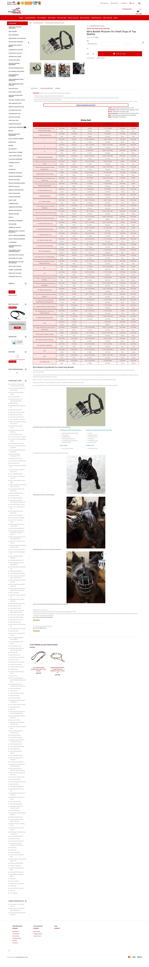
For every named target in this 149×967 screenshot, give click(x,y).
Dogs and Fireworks (14, 695)
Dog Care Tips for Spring (15, 664)
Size (88, 40)
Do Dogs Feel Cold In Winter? (17, 662)
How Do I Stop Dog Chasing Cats (17, 781)
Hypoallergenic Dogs (15, 707)
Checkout (124, 3)
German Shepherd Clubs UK (16, 836)
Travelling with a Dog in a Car (17, 693)
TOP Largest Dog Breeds (16, 804)
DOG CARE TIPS (13, 652)
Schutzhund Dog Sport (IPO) (16, 863)
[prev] (28, 42)
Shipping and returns (47, 88)
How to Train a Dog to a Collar (17, 615)
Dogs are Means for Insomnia (17, 888)
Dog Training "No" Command (17, 417)
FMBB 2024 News (14, 403)
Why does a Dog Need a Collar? (17, 603)
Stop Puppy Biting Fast (15, 779)
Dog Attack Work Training (16, 458)
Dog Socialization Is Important (17, 443)
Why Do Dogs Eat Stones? (16, 744)
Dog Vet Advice (13, 690)
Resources (12, 890)
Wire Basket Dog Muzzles (38, 22)
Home (31, 23)
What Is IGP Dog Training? (16, 410)
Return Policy (15, 936)
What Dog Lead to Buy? (15, 622)
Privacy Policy (15, 933)
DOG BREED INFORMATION (16, 786)
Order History (36, 931)
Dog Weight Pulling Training (16, 872)
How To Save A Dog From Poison (17, 704)
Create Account (37, 936)
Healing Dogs (13, 886)
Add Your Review (101, 58)
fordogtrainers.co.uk (22, 957)
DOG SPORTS (13, 847)
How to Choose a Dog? (15, 801)
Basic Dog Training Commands (17, 412)
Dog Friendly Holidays (15, 698)
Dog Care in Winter (14, 659)
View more (12, 361)
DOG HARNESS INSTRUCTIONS (17, 573)
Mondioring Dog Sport (15, 852)
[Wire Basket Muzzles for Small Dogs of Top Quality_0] (36, 68)
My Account (115, 3)
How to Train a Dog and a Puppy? (18, 436)
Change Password (37, 933)
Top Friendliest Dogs (15, 810)
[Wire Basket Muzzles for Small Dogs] (86, 577)
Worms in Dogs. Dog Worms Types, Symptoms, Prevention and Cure (18, 679)
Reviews (57, 88)
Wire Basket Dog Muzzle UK (16, 560)
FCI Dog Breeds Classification (17, 841)
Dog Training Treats (14, 463)
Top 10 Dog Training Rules (16, 498)
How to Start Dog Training (16, 434)
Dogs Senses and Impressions (17, 883)
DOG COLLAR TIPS (14, 592)
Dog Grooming (13, 675)
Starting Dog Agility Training (16, 493)
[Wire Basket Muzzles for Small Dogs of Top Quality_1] (50, 70)
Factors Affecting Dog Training (17, 504)
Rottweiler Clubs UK (15, 838)
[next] (143, 42)
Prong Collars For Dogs (15, 608)
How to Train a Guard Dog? (16, 515)
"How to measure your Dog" (86, 105)
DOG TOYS (12, 709)
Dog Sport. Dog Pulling (15, 865)
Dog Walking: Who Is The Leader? (18, 628)
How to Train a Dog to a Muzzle (17, 549)
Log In (132, 3)
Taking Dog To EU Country (16, 619)
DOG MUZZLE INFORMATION (17, 528)
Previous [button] (8, 318)
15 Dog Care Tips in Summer (16, 666)
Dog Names (13, 878)
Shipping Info (15, 931)
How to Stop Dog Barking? (16, 737)
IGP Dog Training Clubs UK (16, 817)
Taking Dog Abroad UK (15, 688)
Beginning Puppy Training (16, 414)
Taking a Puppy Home (15, 655)
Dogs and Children (14, 784)
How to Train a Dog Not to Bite (17, 777)
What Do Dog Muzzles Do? (16, 571)
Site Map (14, 940)
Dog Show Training (14, 495)
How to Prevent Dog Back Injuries (18, 460)
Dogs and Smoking (14, 881)
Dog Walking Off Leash (15, 646)
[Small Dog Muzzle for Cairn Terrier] (86, 522)
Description (34, 88)
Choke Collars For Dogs (15, 606)
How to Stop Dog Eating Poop (17, 746)
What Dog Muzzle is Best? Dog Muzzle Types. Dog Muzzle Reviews (17, 532)
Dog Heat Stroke (14, 669)
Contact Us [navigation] (105, 3)
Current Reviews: (91, 58)
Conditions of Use (16, 938)
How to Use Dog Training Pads (17, 517)
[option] (36, 68)
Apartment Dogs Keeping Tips (17, 657)
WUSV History (13, 850)
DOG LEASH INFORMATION (16, 617)
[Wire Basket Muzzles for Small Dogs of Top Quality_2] (64, 70)
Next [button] (26, 318)
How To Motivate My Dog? (16, 474)
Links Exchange (13, 893)
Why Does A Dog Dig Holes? (16, 762)
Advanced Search (13, 295)
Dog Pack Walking (14, 631)
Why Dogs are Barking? (15, 735)
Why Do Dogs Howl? (15, 748)
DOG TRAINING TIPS (14, 396)
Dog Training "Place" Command (17, 419)
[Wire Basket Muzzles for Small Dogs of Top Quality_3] (79, 68)
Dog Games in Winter (15, 720)
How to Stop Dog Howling (16, 755)
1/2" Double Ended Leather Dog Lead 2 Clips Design (38, 669)
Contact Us (127, 9)
